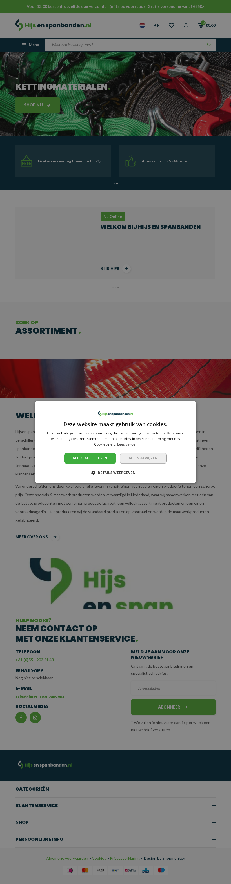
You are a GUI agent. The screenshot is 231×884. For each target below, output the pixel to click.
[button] (115, 472)
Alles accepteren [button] (90, 458)
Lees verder (127, 444)
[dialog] (115, 442)
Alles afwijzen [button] (143, 458)
